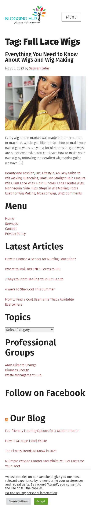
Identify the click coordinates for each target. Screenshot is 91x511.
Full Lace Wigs (24, 183)
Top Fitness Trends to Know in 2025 (31, 451)
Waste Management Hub (23, 375)
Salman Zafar (39, 68)
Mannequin (13, 188)
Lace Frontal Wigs (70, 183)
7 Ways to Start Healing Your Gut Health (34, 279)
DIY (38, 173)
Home (9, 219)
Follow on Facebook (45, 393)
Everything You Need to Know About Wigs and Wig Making (41, 57)
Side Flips (30, 188)
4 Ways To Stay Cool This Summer (30, 289)
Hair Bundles (46, 183)
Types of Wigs (46, 193)
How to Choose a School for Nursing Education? (40, 259)
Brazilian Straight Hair (56, 178)
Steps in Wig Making (54, 188)
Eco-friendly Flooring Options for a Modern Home (42, 431)
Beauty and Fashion (19, 173)
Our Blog (27, 418)
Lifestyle (48, 173)
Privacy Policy (15, 234)
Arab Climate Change (21, 365)
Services (11, 224)
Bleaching (30, 178)
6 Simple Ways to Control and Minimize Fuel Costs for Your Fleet (44, 463)
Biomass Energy (17, 370)
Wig (60, 193)
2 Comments (72, 193)
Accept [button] (41, 501)
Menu (71, 17)
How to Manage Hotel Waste (26, 441)
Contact (11, 229)
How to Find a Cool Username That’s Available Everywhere (39, 301)
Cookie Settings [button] (19, 501)
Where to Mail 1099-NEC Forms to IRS (32, 269)
